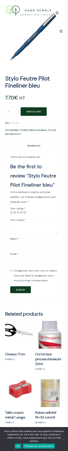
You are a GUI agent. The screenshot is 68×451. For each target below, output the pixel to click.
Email (14, 254)
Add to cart (33, 111)
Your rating (17, 208)
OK (18, 446)
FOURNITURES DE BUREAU (33, 130)
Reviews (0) (34, 145)
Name (14, 239)
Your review (18, 220)
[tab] (34, 145)
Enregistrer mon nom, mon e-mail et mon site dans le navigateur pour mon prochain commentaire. (35, 275)
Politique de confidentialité (38, 446)
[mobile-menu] (54, 31)
